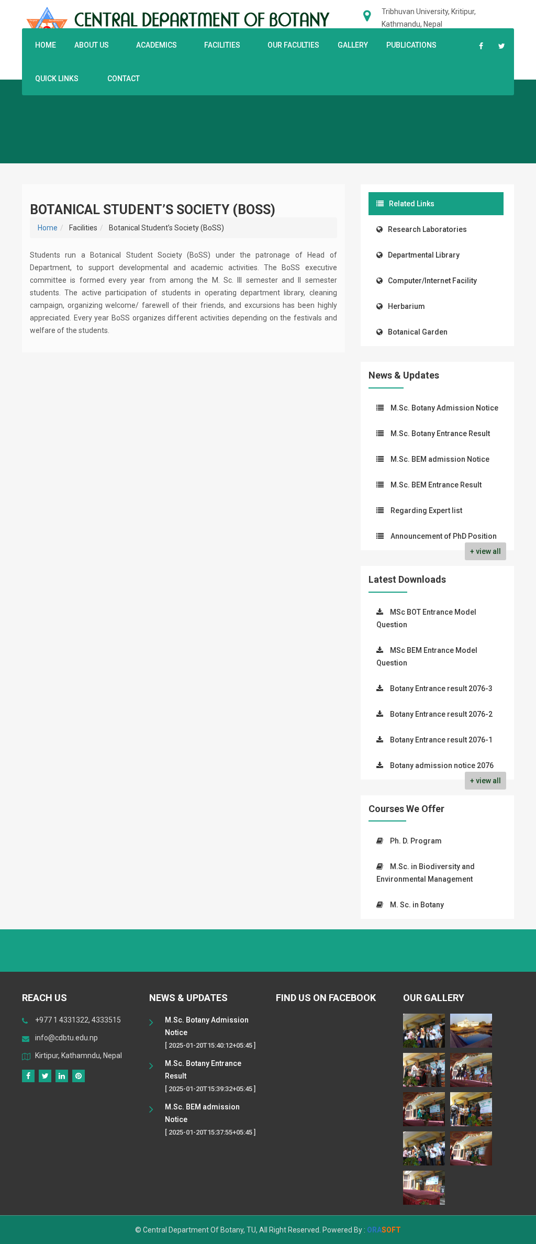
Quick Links (57, 78)
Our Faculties (293, 45)
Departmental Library (424, 255)
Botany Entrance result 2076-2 (441, 714)
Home (45, 45)
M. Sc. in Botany (417, 905)
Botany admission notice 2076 (442, 765)
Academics (156, 45)
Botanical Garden (418, 332)
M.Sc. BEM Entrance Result (436, 485)
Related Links (411, 203)
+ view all (485, 551)
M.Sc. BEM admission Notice (439, 459)
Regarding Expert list (426, 510)
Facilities (222, 45)
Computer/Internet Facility (432, 280)
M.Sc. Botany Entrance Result (440, 433)
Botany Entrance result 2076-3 (441, 688)
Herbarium (406, 306)
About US (91, 45)
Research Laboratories (427, 229)
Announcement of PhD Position (443, 536)
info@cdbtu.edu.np (66, 1038)
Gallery (353, 45)
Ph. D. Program (416, 841)
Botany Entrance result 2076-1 (441, 740)
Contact (123, 78)
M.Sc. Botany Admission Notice (444, 408)
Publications (411, 45)
